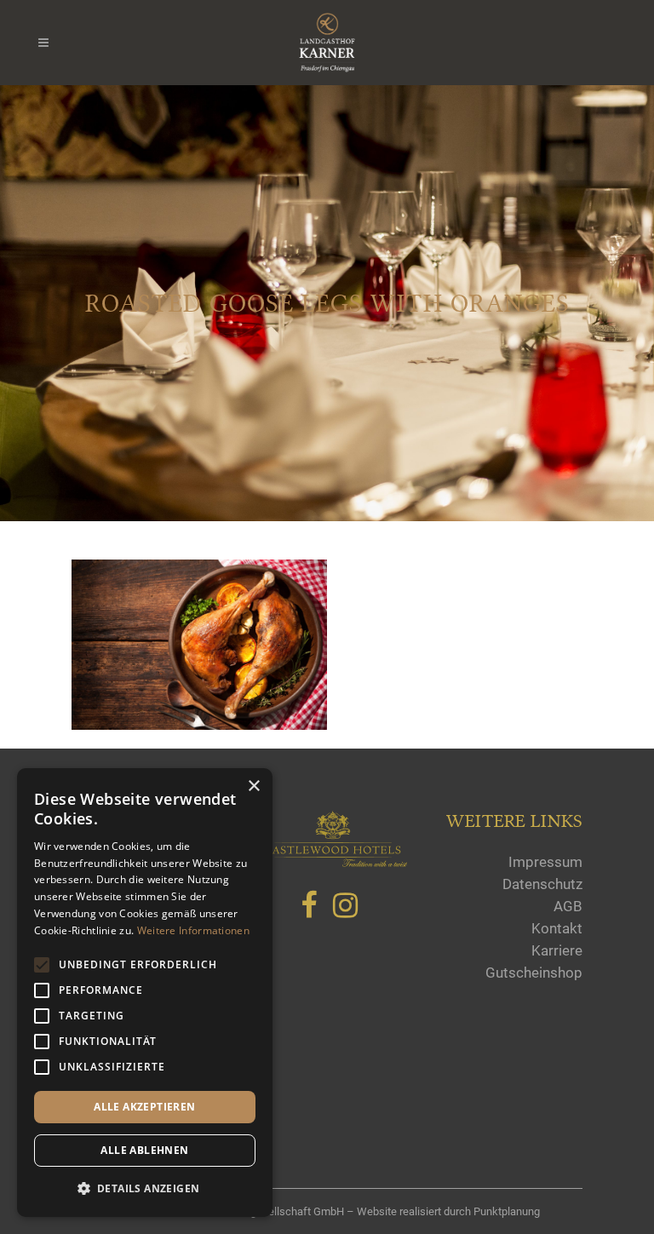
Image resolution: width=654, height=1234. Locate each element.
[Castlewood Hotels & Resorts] (335, 862)
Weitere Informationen (193, 930)
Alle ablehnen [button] (144, 1150)
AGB (568, 906)
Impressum (545, 861)
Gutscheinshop (533, 972)
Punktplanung (506, 1211)
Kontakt (556, 928)
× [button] (253, 786)
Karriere (556, 950)
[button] (144, 1189)
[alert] (144, 992)
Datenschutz (542, 883)
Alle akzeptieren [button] (144, 1106)
